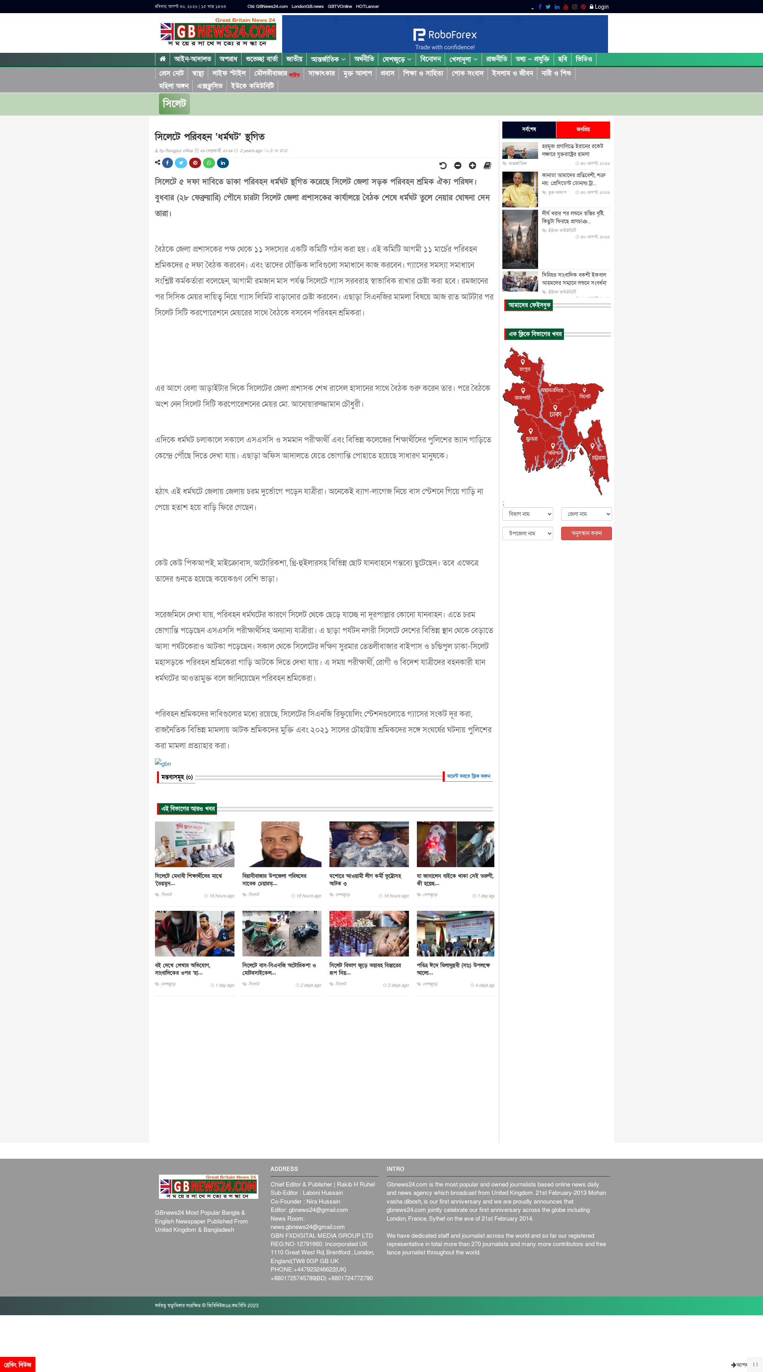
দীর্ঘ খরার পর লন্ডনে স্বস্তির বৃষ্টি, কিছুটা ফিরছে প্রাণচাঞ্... (573, 217)
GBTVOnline (340, 7)
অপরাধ (228, 59)
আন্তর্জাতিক (326, 59)
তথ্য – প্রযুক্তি (533, 59)
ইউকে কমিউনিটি (252, 86)
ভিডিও (584, 59)
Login (601, 7)
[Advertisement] (324, 1069)
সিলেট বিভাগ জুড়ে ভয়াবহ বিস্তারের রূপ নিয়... (365, 969)
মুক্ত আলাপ (357, 73)
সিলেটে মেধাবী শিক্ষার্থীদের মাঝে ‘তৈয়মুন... (188, 879)
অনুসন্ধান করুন (586, 533)
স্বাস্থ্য (198, 73)
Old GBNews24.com (268, 7)
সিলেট (174, 103)
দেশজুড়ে (395, 59)
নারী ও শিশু (556, 73)
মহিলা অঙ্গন (173, 86)
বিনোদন (430, 59)
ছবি (562, 59)
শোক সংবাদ (468, 73)
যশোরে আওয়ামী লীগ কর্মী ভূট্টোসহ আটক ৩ (365, 879)
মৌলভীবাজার (277, 73)
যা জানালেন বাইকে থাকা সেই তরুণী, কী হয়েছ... (455, 879)
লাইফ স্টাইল (229, 73)
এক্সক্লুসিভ (210, 86)
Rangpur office (179, 151)
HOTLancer (367, 7)
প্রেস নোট (171, 73)
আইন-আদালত (192, 59)
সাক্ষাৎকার (321, 73)
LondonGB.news (308, 7)
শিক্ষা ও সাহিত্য (423, 73)
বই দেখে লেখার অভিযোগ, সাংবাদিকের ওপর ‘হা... (182, 969)
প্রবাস (388, 73)
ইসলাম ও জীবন (512, 73)
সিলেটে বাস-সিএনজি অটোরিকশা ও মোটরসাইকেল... (279, 969)
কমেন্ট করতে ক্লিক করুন (468, 776)
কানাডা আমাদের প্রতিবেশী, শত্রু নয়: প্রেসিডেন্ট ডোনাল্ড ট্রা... (573, 179)
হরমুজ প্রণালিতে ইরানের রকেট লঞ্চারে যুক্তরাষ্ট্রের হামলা (572, 150)
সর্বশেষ (529, 129)
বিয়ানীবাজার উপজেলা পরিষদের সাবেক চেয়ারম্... (274, 879)
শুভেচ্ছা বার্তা (262, 59)
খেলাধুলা (461, 59)
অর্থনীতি (364, 59)
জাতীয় (294, 59)
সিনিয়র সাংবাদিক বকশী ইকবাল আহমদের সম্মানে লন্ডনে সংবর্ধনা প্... (574, 283)
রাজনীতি (496, 59)
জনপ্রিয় (583, 129)
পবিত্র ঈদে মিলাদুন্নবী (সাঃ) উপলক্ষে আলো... (453, 969)
